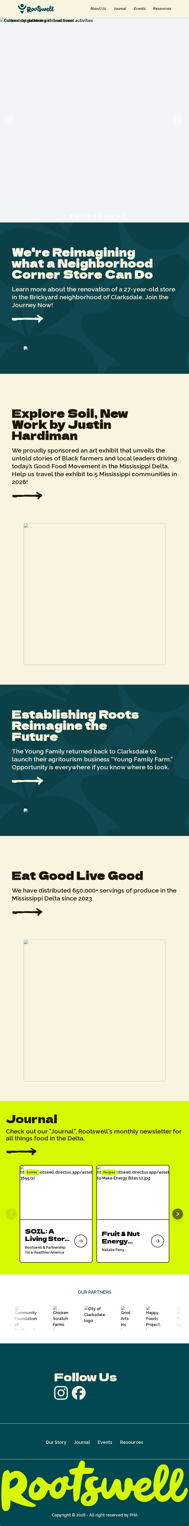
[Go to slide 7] (100, 216)
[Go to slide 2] (70, 216)
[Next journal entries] (177, 1214)
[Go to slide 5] (88, 216)
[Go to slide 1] (64, 216)
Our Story (56, 1442)
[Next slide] (179, 120)
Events (139, 9)
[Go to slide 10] (118, 216)
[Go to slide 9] (112, 216)
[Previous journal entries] (11, 1214)
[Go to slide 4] (82, 216)
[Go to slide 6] (94, 216)
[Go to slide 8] (106, 216)
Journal (120, 9)
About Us (98, 9)
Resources (162, 9)
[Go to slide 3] (77, 216)
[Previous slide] (10, 120)
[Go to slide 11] (124, 216)
